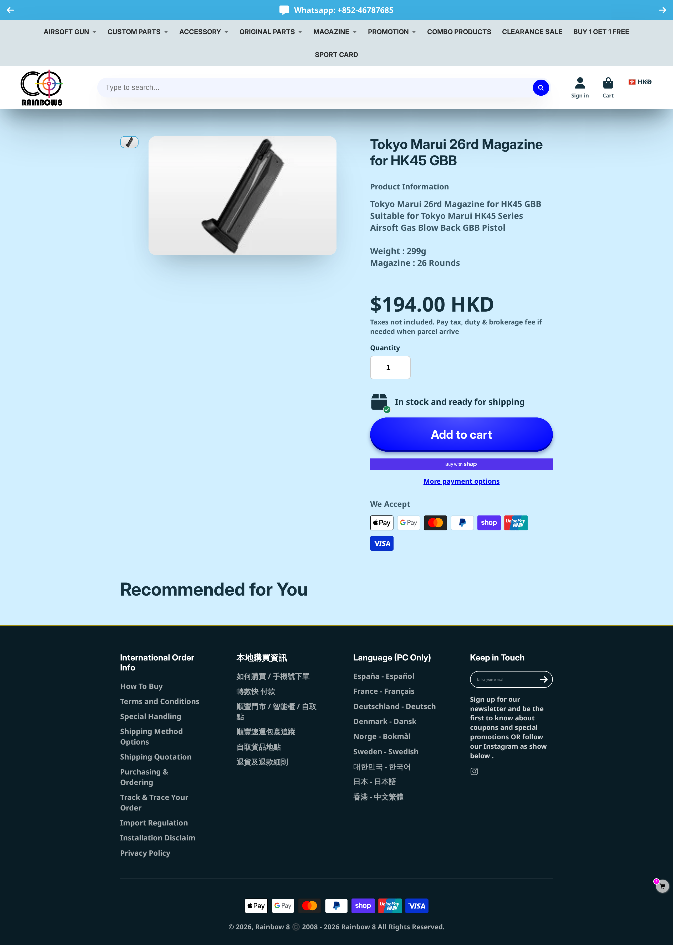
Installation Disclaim (157, 838)
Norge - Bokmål (382, 736)
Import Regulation (154, 823)
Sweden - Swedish (386, 751)
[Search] (541, 88)
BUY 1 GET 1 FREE (601, 32)
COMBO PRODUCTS (459, 32)
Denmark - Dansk (384, 721)
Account (580, 87)
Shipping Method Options (151, 736)
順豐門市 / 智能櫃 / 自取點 (277, 711)
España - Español (383, 676)
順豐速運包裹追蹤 (266, 731)
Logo (42, 87)
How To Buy (141, 686)
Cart (608, 87)
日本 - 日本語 (374, 781)
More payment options (462, 481)
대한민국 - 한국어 (382, 766)
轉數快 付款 (256, 691)
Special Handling (150, 716)
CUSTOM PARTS (134, 32)
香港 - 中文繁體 (378, 797)
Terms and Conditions (160, 701)
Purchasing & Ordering (144, 777)
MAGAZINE (331, 32)
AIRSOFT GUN (66, 32)
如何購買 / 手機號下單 (273, 676)
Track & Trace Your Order (154, 802)
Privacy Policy (145, 853)
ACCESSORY (200, 32)
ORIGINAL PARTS (267, 32)
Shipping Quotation (156, 757)
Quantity (385, 347)
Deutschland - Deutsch (394, 706)
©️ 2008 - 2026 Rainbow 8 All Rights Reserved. (368, 926)
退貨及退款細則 (262, 762)
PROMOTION (388, 32)
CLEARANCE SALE (532, 32)
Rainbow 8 (272, 926)
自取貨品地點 (259, 747)
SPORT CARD (336, 54)
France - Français (384, 691)
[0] (662, 886)
